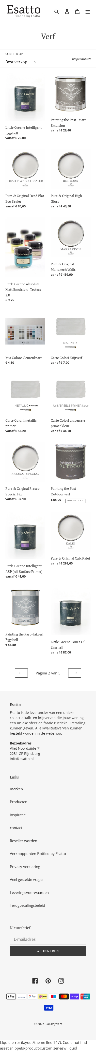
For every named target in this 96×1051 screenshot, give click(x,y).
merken (16, 788)
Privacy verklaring (25, 866)
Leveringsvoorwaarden (29, 892)
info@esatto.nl (22, 758)
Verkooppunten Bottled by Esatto (38, 853)
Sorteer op (14, 54)
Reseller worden (23, 840)
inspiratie (18, 814)
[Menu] (87, 11)
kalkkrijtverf (54, 1024)
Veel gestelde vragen (27, 879)
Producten (18, 801)
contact (16, 827)
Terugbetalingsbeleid (27, 905)
